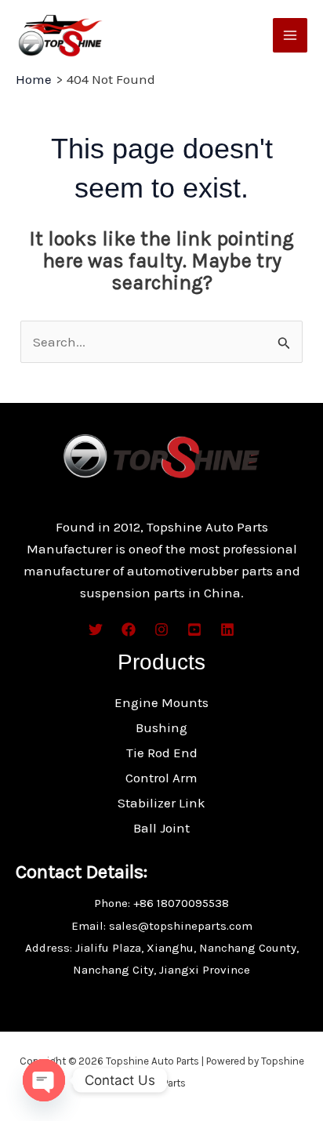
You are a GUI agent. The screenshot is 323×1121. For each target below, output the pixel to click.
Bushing (161, 727)
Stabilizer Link (161, 803)
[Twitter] (96, 629)
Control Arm (161, 777)
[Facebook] (129, 629)
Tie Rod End (162, 752)
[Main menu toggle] (290, 35)
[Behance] (194, 629)
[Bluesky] (227, 629)
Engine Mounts (161, 702)
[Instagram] (161, 629)
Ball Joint (161, 828)
